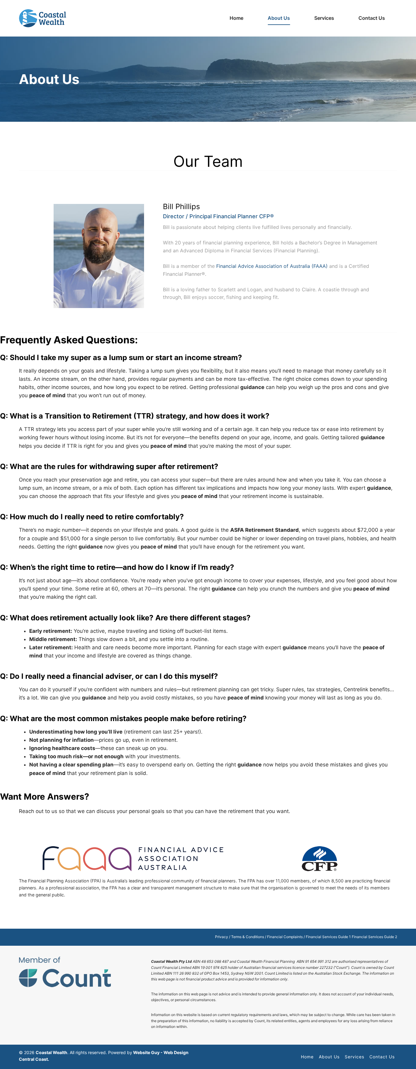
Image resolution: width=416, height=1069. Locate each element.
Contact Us (371, 18)
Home (236, 18)
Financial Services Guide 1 (328, 936)
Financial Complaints (285, 936)
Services (354, 1056)
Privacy (221, 936)
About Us (279, 18)
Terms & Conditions (247, 936)
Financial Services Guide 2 (374, 936)
